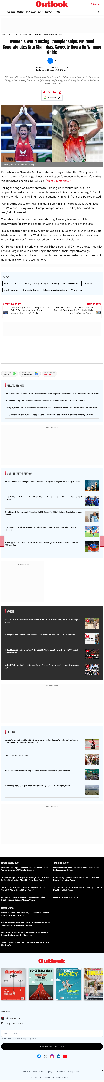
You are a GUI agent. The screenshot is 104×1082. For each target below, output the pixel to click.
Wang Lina (76, 290)
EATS (40, 12)
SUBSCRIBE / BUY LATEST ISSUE (52, 1046)
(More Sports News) (58, 181)
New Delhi (87, 283)
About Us (26, 1072)
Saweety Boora (31, 290)
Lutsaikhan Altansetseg (55, 290)
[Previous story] (2, 541)
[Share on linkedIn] (54, 92)
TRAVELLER (31, 12)
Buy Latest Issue (14, 1023)
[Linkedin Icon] (58, 1056)
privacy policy (30, 1039)
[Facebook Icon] (39, 1056)
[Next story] (102, 541)
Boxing (55, 283)
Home (4, 35)
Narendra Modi (70, 283)
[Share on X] (49, 92)
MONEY (20, 12)
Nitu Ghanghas (11, 290)
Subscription (13, 1018)
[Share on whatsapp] (60, 92)
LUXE (57, 12)
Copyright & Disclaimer (55, 1072)
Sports (15, 35)
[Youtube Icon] (65, 1056)
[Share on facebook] (44, 92)
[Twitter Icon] (45, 1056)
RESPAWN (49, 12)
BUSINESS (10, 12)
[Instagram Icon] (52, 1056)
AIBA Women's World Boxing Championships (26, 283)
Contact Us (38, 1072)
